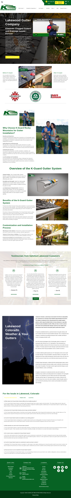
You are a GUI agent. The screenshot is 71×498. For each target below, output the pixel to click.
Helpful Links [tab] (23, 397)
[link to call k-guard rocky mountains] (20, 473)
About (52, 8)
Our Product (41, 8)
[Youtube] (62, 467)
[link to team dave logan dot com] (56, 96)
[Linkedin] (66, 4)
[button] (2, 2)
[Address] (20, 468)
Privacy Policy (35, 495)
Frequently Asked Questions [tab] (10, 397)
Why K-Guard (21, 8)
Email (23, 476)
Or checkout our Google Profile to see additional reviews (35, 265)
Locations (44, 462)
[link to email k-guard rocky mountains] (20, 478)
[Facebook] (66, 1)
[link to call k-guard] (46, 1)
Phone (24, 472)
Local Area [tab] (31, 397)
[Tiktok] (58, 470)
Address (24, 466)
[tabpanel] (35, 427)
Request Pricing (63, 8)
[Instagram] (58, 467)
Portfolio (48, 8)
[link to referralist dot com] (15, 96)
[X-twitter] (68, 1)
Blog (57, 8)
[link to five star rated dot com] (35, 96)
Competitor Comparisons (31, 8)
